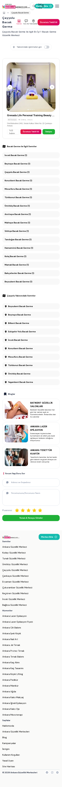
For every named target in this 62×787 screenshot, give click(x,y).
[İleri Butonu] (10, 87)
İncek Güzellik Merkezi (13, 599)
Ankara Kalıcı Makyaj (13, 697)
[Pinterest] (57, 772)
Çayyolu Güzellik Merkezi (15, 570)
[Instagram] (52, 772)
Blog (4, 737)
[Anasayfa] (4, 13)
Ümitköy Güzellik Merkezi (15, 564)
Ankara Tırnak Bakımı (13, 656)
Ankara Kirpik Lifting (12, 674)
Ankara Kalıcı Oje (11, 708)
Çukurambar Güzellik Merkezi (17, 587)
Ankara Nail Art (10, 639)
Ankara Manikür (10, 685)
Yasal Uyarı (8, 760)
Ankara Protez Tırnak (13, 650)
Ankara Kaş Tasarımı (12, 668)
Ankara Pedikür (10, 679)
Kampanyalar (9, 743)
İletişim (48, 132)
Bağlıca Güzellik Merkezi (14, 604)
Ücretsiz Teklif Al (31, 131)
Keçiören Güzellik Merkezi (15, 593)
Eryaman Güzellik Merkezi (15, 581)
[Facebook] (47, 772)
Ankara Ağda (9, 691)
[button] (32, 6)
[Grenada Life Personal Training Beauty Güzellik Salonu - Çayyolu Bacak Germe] (31, 98)
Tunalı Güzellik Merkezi (13, 558)
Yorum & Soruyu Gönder (31, 518)
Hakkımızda (8, 725)
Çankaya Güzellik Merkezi (15, 575)
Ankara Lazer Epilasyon (14, 616)
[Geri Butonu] (52, 87)
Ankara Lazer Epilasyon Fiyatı (17, 621)
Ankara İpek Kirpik (11, 633)
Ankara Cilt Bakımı (11, 627)
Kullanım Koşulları (11, 754)
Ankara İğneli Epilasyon (14, 703)
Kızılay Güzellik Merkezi (14, 552)
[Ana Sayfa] (16, 6)
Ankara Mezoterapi (12, 714)
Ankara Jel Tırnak (11, 645)
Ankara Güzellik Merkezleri (15, 731)
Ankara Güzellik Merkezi (14, 546)
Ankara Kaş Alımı (10, 662)
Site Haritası (8, 766)
